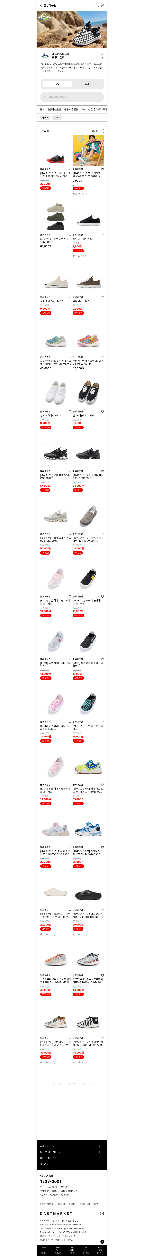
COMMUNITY (50, 1152)
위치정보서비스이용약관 (89, 1204)
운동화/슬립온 (54, 109)
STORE (45, 1164)
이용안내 (61, 1204)
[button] (41, 5)
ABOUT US (48, 1146)
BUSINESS (48, 1158)
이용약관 (72, 1204)
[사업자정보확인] (79, 1232)
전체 (42, 109)
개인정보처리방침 (47, 1204)
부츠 (83, 109)
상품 (57, 84)
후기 (87, 84)
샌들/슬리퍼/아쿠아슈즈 (99, 109)
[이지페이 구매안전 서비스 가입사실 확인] (57, 1236)
